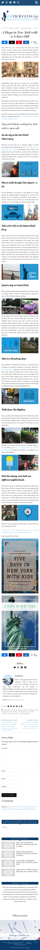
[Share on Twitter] (14, 707)
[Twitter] (3, 3)
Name (4, 771)
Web (11, 700)
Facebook (21, 700)
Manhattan (34, 710)
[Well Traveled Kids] (20, 14)
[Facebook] (14, 3)
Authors (28, 943)
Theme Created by (20, 947)
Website (4, 786)
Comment (5, 748)
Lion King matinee (7, 369)
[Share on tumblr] (19, 707)
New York (5, 712)
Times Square (25, 713)
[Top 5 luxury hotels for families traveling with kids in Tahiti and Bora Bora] (8, 854)
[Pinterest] (10, 3)
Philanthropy (20, 945)
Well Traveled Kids (16, 942)
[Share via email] (8, 707)
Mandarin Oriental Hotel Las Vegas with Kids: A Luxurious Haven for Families (29, 724)
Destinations (26, 28)
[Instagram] (7, 3)
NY (28, 712)
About (28, 942)
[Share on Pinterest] (16, 707)
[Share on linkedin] (21, 707)
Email (4, 779)
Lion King (25, 710)
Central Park (17, 710)
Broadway (7, 710)
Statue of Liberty (13, 713)
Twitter (15, 700)
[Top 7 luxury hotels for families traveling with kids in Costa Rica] (8, 845)
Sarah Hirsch (14, 28)
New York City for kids (17, 712)
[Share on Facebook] (11, 707)
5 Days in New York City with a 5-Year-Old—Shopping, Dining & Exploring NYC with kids (10, 725)
